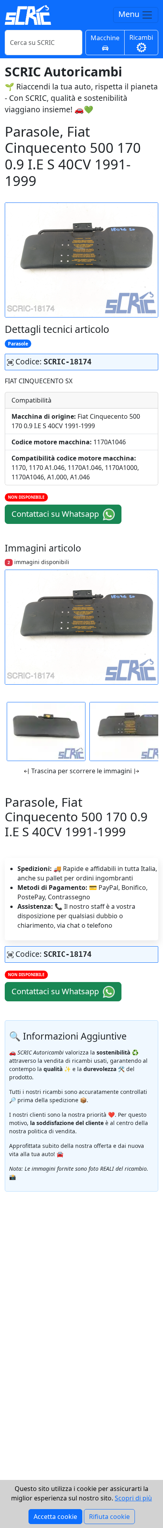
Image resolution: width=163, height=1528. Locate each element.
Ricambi (141, 37)
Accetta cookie (55, 1516)
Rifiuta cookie (109, 1516)
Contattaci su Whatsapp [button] (56, 514)
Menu (129, 14)
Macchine (105, 37)
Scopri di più (133, 1498)
